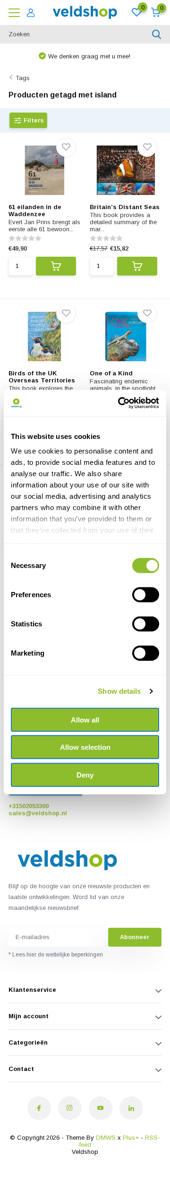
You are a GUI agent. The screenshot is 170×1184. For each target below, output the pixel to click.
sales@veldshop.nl (37, 813)
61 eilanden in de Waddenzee (34, 210)
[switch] (145, 594)
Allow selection (85, 747)
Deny (85, 774)
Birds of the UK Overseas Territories (41, 377)
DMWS (106, 1137)
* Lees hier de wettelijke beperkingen (55, 954)
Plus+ (131, 1137)
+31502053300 (28, 806)
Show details (119, 691)
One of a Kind (111, 373)
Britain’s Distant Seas (125, 207)
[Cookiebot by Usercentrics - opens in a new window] (120, 403)
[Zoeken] (157, 34)
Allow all (85, 719)
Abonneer (134, 937)
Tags (23, 77)
